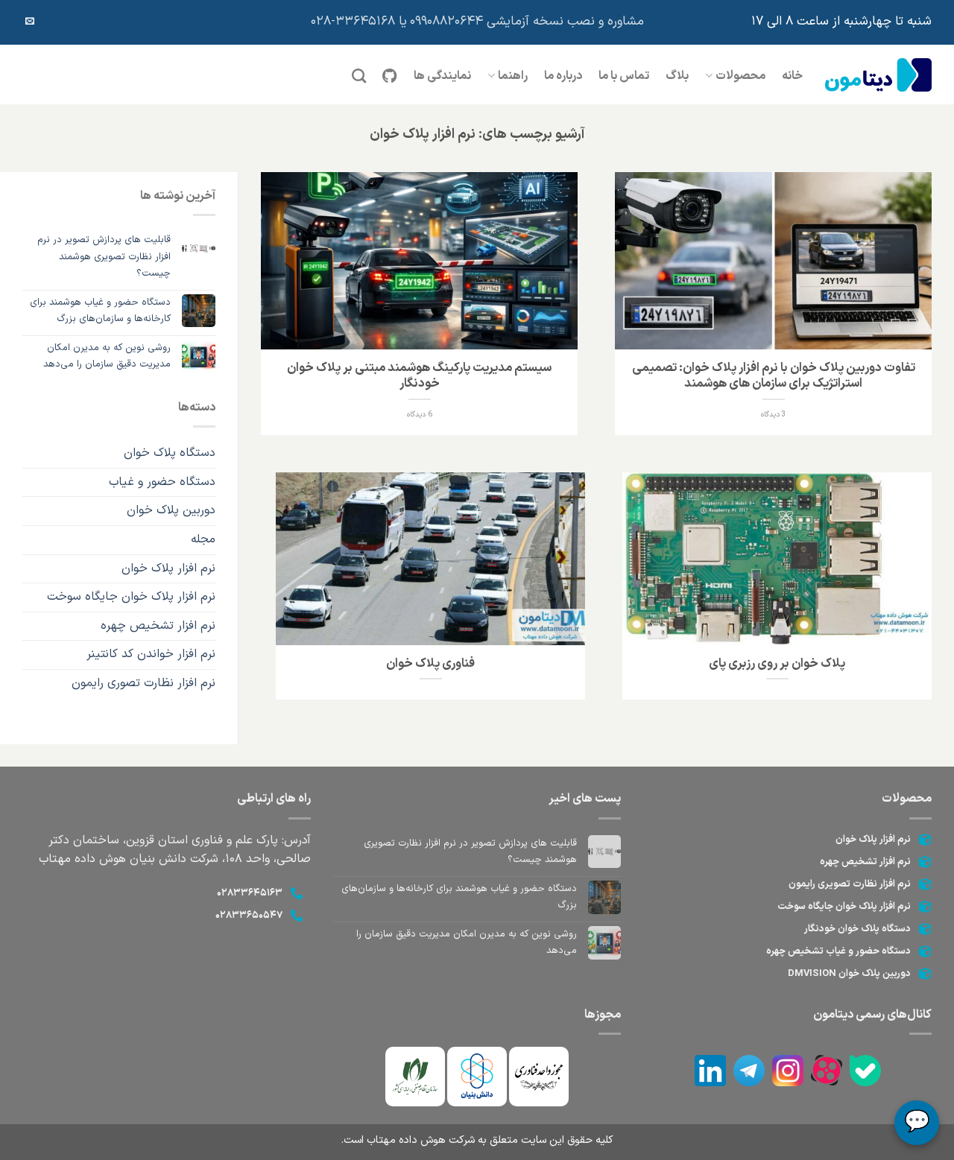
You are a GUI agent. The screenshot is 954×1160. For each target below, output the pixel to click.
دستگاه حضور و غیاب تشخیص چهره (838, 951)
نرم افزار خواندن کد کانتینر (150, 654)
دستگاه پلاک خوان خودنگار (857, 929)
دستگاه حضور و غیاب (162, 482)
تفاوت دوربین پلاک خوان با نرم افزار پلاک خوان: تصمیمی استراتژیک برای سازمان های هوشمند (773, 376)
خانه (792, 76)
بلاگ (677, 76)
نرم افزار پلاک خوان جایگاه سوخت (131, 597)
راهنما (513, 76)
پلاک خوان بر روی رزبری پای (777, 664)
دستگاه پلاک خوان (169, 453)
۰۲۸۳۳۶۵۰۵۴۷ (248, 915)
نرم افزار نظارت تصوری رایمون (143, 683)
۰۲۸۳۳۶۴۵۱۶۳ (249, 893)
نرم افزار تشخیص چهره (158, 626)
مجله (203, 539)
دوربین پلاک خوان (171, 510)
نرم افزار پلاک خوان (168, 568)
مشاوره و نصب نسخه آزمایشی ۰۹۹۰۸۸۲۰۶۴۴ (527, 21)
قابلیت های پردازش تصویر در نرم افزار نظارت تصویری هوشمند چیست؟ (104, 256)
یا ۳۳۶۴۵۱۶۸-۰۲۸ (359, 21)
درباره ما (563, 76)
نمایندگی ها (442, 76)
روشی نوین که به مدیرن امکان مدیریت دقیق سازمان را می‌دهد (107, 356)
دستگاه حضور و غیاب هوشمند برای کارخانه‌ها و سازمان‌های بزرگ (100, 310)
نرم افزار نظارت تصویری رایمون (850, 884)
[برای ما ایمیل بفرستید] (29, 21)
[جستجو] (359, 76)
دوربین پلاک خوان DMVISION (849, 973)
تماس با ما (624, 76)
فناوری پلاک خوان (430, 664)
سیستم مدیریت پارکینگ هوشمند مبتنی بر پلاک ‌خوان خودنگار (419, 376)
